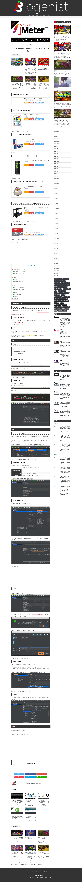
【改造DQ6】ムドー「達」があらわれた (30, 838)
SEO (69, 288)
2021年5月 (56, 166)
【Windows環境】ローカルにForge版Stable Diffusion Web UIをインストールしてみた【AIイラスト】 (65, 364)
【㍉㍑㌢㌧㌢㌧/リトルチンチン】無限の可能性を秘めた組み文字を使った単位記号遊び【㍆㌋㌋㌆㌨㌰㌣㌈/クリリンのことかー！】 (65, 395)
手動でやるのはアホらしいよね (20, 273)
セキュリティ (64, 298)
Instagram (39, 783)
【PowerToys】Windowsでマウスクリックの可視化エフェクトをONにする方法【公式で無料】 (65, 344)
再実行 (16, 296)
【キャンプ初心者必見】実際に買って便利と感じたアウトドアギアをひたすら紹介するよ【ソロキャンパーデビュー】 (65, 429)
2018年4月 (56, 255)
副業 (43, 871)
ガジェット (40, 871)
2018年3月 (56, 258)
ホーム (33, 871)
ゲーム (48, 871)
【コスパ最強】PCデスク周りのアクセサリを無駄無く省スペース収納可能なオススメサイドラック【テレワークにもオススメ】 (65, 460)
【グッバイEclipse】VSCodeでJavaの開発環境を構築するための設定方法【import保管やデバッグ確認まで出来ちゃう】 (65, 413)
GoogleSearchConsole (65, 284)
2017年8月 (56, 275)
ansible (55, 280)
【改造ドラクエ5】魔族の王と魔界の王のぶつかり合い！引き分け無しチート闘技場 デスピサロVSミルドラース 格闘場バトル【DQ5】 (17, 86)
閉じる (32, 265)
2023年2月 (56, 151)
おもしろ (45, 871)
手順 (15, 277)
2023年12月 (56, 138)
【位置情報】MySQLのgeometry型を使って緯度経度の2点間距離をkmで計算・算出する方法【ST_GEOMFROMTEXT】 (43, 803)
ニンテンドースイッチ (64, 300)
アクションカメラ (57, 296)
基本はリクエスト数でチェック (20, 271)
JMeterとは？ (17, 275)
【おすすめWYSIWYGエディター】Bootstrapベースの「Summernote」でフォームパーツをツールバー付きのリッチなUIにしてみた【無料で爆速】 (30, 818)
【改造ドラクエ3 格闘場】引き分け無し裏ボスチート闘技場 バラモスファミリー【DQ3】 (17, 839)
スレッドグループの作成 (19, 287)
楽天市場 (31, 102)
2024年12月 (56, 131)
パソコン (56, 302)
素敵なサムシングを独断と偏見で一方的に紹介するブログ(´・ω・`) (41, 877)
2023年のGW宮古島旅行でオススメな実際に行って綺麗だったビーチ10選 (17, 67)
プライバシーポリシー (41, 873)
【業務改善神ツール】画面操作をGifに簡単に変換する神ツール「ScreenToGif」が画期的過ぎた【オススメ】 (65, 354)
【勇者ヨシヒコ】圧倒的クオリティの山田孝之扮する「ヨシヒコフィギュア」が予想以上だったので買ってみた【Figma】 (65, 470)
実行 (15, 292)
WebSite (28, 783)
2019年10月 (56, 211)
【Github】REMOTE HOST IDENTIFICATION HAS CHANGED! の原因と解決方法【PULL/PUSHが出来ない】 (17, 802)
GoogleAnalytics (57, 284)
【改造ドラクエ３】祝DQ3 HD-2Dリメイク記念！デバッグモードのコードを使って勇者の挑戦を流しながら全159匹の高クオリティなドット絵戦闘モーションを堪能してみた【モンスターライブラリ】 (30, 69)
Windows (56, 292)
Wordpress (62, 292)
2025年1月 (56, 128)
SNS (55, 290)
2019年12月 (56, 206)
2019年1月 (56, 233)
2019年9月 (56, 213)
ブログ (62, 302)
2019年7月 (56, 218)
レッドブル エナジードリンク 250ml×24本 (32, 139)
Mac (55, 288)
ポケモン (64, 304)
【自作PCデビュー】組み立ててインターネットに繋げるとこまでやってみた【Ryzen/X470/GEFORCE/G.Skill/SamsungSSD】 (30, 803)
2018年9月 (56, 243)
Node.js (60, 288)
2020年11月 (56, 181)
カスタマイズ (57, 298)
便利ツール (57, 308)
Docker (64, 280)
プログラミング (57, 304)
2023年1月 (56, 153)
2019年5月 (56, 223)
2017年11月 (56, 268)
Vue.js (63, 290)
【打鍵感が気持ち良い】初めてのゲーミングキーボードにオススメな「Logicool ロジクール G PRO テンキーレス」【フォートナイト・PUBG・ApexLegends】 (65, 490)
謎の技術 (60, 310)
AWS (60, 280)
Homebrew (61, 286)
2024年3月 (56, 136)
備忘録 (63, 308)
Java (65, 286)
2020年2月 (56, 201)
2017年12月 (56, 265)
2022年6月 (56, 156)
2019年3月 (56, 228)
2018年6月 (56, 250)
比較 (67, 308)
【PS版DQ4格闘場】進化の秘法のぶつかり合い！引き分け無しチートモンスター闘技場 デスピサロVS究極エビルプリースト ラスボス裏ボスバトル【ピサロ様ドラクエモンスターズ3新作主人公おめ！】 (62, 123)
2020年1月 (56, 203)
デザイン (56, 300)
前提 (15, 279)
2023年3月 (56, 148)
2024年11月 (56, 133)
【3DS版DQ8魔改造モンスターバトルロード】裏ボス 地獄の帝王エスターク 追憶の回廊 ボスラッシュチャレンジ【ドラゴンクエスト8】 (43, 86)
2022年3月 (56, 158)
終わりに (16, 298)
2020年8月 (56, 186)
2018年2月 (56, 260)
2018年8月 (56, 245)
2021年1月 (56, 176)
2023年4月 (56, 146)
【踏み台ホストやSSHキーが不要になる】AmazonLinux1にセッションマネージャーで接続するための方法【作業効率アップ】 (65, 334)
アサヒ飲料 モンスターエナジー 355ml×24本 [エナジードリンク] (36, 160)
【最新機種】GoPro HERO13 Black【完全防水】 (33, 98)
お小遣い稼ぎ (57, 294)
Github (60, 282)
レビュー (56, 306)
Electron (56, 282)
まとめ (63, 294)
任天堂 (61, 306)
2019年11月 (56, 208)
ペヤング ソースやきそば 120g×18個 (31, 114)
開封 (65, 310)
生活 (36, 871)
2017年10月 (56, 270)
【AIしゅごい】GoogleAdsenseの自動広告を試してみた (25, 862)
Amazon (26, 102)
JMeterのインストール (18, 281)
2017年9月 (56, 273)
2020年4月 (56, 196)
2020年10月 (56, 183)
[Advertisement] (20, 254)
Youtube (67, 292)
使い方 (15, 285)
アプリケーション (66, 296)
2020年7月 (56, 188)
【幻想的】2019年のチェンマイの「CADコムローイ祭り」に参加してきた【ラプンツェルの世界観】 (65, 438)
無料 (55, 310)
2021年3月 (56, 171)
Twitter (33, 783)
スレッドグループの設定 (19, 289)
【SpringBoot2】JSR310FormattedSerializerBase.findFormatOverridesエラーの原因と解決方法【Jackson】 (17, 817)
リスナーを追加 (17, 294)
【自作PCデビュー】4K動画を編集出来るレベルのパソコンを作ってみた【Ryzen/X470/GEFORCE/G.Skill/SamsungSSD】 (65, 386)
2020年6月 (56, 191)
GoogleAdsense (66, 282)
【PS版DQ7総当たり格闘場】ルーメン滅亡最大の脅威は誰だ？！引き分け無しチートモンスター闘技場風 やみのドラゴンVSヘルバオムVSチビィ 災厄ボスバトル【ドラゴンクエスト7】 (31, 856)
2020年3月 (56, 198)
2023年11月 (56, 141)
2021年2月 (56, 173)
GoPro (55, 286)
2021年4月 (56, 168)
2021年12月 (56, 161)
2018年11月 (56, 238)
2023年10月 (56, 143)
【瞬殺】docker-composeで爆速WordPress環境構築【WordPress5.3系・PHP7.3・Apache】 (65, 404)
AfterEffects (61, 278)
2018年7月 (56, 248)
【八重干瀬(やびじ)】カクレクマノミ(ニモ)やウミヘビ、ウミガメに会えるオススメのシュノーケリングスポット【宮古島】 (65, 447)
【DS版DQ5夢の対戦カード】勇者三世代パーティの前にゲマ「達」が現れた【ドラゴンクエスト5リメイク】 (17, 854)
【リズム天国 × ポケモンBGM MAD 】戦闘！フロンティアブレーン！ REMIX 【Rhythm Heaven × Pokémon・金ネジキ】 (43, 68)
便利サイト (66, 306)
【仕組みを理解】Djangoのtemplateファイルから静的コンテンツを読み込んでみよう (30, 864)
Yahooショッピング (39, 102)
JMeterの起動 (17, 283)
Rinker (27, 99)
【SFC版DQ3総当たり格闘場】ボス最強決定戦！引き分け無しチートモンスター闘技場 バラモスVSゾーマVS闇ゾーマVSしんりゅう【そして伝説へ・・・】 (31, 86)
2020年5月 (56, 193)
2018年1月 (56, 263)
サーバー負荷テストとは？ (19, 269)
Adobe (56, 278)
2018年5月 (56, 253)
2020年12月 (56, 178)
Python (64, 288)
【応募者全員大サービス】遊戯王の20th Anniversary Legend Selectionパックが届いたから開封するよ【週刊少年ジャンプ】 (65, 479)
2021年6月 (56, 163)
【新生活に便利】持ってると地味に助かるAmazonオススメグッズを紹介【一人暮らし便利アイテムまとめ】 (65, 377)
